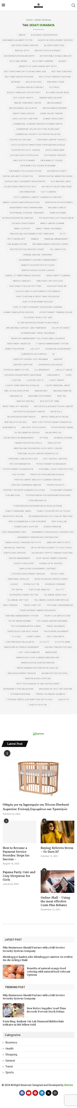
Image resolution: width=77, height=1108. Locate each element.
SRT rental (17, 590)
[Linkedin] (42, 1093)
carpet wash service (24, 113)
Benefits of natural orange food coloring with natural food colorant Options (48, 971)
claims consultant (53, 119)
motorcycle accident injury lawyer (53, 406)
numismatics (9, 427)
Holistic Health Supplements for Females (37, 291)
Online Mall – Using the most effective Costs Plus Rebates (55, 901)
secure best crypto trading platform (52, 553)
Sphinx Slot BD (31, 584)
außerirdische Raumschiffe (19, 56)
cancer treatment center (27, 103)
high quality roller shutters (25, 286)
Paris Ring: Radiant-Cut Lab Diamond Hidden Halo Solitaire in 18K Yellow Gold (33, 1023)
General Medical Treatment (38, 255)
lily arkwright (42, 370)
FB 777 (63, 234)
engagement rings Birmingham (25, 208)
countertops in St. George (25, 150)
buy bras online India (57, 92)
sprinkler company (55, 584)
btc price (54, 87)
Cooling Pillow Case (20, 140)
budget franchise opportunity (24, 92)
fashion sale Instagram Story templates (32, 234)
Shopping (11, 1054)
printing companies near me (26, 485)
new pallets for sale (15, 422)
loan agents (53, 375)
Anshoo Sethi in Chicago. (48, 50)
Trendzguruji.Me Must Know (22, 631)
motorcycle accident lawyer (29, 412)
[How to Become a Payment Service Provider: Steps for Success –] (19, 832)
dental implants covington (18, 176)
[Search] (73, 5)
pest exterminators (20, 464)
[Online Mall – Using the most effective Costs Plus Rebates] (57, 881)
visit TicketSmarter (29, 652)
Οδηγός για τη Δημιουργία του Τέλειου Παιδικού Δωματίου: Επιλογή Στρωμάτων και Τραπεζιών (36, 806)
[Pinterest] (35, 1093)
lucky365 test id (35, 380)
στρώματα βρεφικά (20, 694)
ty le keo (16, 636)
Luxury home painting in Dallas (22, 385)
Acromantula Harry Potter (18, 40)
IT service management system (52, 344)
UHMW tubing (33, 636)
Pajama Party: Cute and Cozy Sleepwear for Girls (19, 875)
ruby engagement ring (14, 532)
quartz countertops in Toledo (53, 511)
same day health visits (58, 542)
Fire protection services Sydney (27, 249)
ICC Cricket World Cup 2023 (38, 317)
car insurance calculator (23, 108)
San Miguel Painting (14, 548)
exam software (58, 213)
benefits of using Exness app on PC (38, 66)
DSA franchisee (27, 192)
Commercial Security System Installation (37, 134)
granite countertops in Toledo (38, 265)
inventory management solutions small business (38, 338)
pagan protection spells (28, 443)
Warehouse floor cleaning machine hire (37, 657)
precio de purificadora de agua (47, 474)
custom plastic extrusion (24, 155)
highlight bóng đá (56, 286)
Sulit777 (60, 590)
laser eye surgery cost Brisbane (30, 359)
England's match (57, 208)
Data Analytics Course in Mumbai (38, 166)
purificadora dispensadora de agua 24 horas (38, 506)
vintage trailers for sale (58, 647)
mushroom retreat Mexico (21, 417)
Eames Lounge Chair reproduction (21, 202)
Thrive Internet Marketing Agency (38, 610)
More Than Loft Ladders (16, 406)
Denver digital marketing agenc (55, 176)
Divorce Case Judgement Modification (25, 181)
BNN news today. (56, 82)
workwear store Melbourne (18, 689)
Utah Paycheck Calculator (19, 642)
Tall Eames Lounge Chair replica (51, 600)
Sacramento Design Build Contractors (53, 532)
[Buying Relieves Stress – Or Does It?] (57, 832)
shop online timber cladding (51, 558)
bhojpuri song (34, 82)
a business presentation (44, 35)
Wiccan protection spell (54, 673)
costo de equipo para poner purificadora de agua (38, 145)
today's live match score (57, 616)
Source (14, 584)
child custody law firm (25, 119)
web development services (22, 673)
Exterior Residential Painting (17, 218)
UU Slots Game (62, 642)
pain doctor (54, 443)
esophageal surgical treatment (27, 213)
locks (68, 375)
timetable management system (21, 616)
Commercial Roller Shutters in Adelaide (37, 129)
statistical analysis (39, 590)
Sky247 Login (57, 574)
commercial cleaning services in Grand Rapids (38, 124)
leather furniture (23, 365)
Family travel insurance (49, 228)
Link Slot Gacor (63, 370)
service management (20, 558)
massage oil (16, 396)
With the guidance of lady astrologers (37, 684)
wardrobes (51, 652)
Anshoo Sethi (22, 50)
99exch (22, 35)
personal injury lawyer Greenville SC (37, 453)
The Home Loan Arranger (60, 605)
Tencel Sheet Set (32, 605)
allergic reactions (54, 45)
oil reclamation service (27, 432)
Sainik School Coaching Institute (23, 542)
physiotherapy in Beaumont (51, 464)
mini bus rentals (26, 401)
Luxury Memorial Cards (57, 385)
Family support (22, 228)
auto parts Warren (42, 61)
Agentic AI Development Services (55, 40)
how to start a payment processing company (37, 307)
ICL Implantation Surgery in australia (37, 323)
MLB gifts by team (49, 401)
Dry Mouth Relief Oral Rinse (57, 187)
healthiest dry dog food (49, 281)
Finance (35, 239)
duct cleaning (48, 192)
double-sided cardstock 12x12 (20, 187)
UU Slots (44, 642)
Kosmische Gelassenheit (58, 349)
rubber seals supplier (26, 527)
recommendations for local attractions (50, 516)
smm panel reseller (18, 579)
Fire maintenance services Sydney (50, 244)
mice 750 (61, 396)
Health (9, 1048)
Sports (9, 1072)
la (53, 354)
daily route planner (24, 160)
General (10, 1060)
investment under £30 (18, 344)
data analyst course (51, 160)
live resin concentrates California (22, 375)
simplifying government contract (37, 569)
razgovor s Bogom (13, 516)
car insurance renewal (54, 108)
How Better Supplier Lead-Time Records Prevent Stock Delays (46, 1010)
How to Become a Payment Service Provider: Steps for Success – (16, 853)
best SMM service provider (19, 77)
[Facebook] (22, 1093)
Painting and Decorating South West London (38, 448)
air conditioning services (25, 45)
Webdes (68, 1085)
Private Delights (55, 485)
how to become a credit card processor (37, 296)
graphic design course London (37, 270)
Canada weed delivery (50, 98)
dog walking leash (61, 181)
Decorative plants (57, 171)
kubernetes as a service (34, 354)
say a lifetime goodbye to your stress (51, 548)
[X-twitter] (48, 1093)
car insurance (54, 103)
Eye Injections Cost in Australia (56, 218)
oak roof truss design (33, 427)
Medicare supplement (40, 396)
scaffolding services (14, 553)
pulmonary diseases (61, 490)
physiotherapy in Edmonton (18, 469)
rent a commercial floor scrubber (27, 521)
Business (11, 1042)
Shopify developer (24, 563)
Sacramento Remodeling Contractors (37, 537)
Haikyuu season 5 (22, 281)
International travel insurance (38, 333)
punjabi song (13, 495)
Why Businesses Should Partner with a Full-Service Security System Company (34, 949)
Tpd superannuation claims (26, 626)
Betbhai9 (15, 82)
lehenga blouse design (50, 365)
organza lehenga (63, 438)
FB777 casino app (16, 239)
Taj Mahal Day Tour (17, 600)
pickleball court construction (56, 469)
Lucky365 (16, 380)
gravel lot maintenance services (23, 275)
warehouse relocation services (38, 663)
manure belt (41, 391)
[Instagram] (55, 1093)
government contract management (37, 260)
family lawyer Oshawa (52, 223)
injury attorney (61, 328)
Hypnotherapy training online (55, 312)
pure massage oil (37, 500)
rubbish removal (53, 527)
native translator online (54, 417)
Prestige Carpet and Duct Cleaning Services (38, 480)
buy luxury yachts (23, 98)
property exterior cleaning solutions (24, 490)
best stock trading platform (55, 77)
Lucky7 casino (56, 380)
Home (29, 19)
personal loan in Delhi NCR (23, 459)
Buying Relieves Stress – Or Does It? (57, 849)
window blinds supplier (38, 678)
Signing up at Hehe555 (50, 563)
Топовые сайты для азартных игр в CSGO (30, 699)
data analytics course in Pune (25, 171)
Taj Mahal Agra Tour (55, 595)
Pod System (18, 474)
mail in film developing (16, 391)
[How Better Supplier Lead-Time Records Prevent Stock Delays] (13, 1010)
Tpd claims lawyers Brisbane (52, 621)
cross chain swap (54, 150)
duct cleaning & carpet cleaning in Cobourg (38, 197)
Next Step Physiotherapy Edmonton (51, 422)
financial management (56, 239)
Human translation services (18, 312)
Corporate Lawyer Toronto (51, 140)
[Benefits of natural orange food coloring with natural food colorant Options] (13, 972)
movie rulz (56, 412)
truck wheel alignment (56, 631)
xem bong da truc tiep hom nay (55, 689)
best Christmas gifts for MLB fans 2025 (25, 71)
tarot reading (10, 605)
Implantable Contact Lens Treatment (26, 328)
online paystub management (18, 438)
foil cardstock (58, 249)
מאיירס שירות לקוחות (38, 705)
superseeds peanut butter (23, 595)
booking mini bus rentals (30, 87)
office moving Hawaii (62, 427)
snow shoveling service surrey (51, 579)
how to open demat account (37, 302)
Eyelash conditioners (23, 223)
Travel (9, 1066)
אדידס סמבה (63, 699)
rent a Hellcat (59, 521)
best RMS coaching (61, 71)
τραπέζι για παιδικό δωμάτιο (50, 694)
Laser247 (57, 359)
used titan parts (55, 636)
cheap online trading (51, 113)
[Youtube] (29, 1093)
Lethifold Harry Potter (16, 370)
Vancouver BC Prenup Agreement (21, 647)
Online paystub (53, 432)
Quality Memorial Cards (18, 511)
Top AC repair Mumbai (19, 621)
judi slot (35, 349)
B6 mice (62, 61)
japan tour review (14, 349)
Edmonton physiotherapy (59, 202)
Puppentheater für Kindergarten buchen (48, 495)
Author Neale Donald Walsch (55, 56)
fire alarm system (17, 244)
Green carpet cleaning (58, 275)
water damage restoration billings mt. (38, 668)
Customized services (55, 155)
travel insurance (55, 626)
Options (43, 438)
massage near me (62, 391)
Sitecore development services (28, 574)
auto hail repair (18, 61)
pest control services (55, 459)
